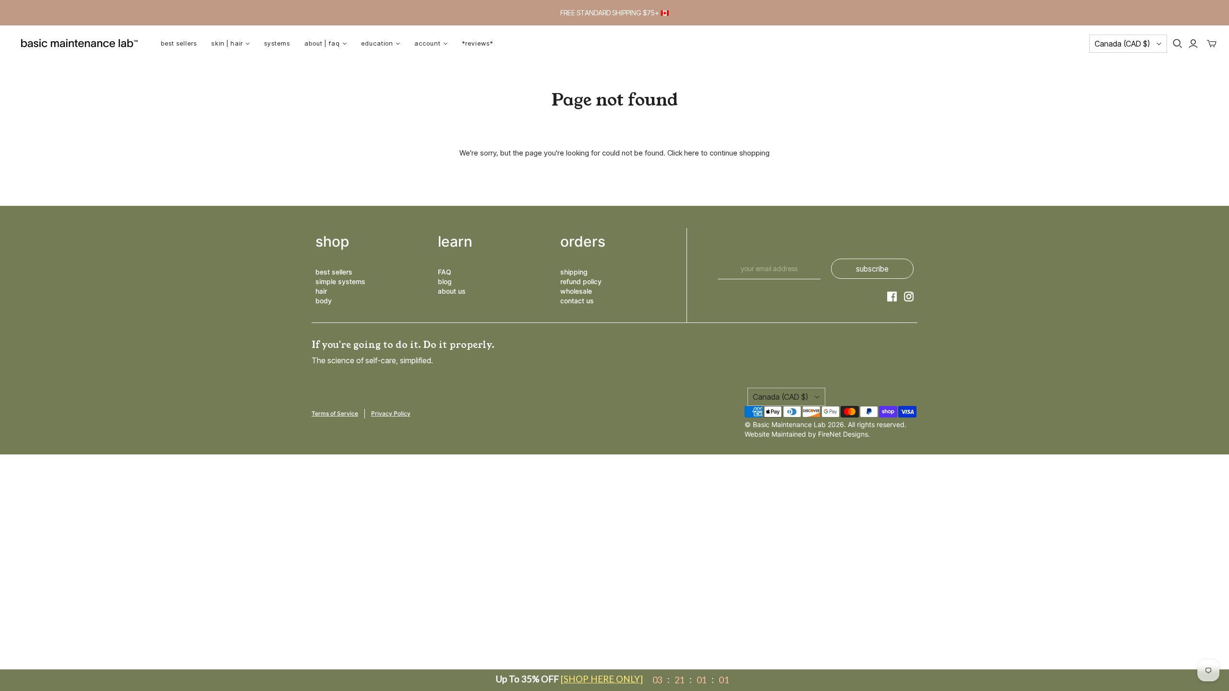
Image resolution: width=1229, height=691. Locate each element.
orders (582, 241)
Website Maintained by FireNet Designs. (807, 434)
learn (455, 241)
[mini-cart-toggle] (1211, 43)
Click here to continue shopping (718, 152)
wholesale (576, 291)
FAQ (444, 272)
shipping (574, 272)
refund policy (581, 281)
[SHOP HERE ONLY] (602, 678)
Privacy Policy (390, 413)
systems (277, 43)
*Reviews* (477, 43)
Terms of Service (335, 413)
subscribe (872, 269)
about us (452, 291)
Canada (1122, 43)
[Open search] (1177, 43)
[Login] (1193, 43)
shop (332, 241)
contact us (577, 301)
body (323, 301)
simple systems (340, 281)
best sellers (333, 272)
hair (321, 291)
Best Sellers (179, 43)
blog (445, 281)
